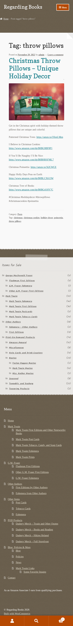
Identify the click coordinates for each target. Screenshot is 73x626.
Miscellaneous (16, 347)
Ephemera (21, 514)
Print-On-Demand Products (20, 337)
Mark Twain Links (25, 568)
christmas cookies (32, 217)
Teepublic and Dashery (21, 383)
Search (36, 621)
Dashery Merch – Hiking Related (32, 535)
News (18, 562)
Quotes (12, 358)
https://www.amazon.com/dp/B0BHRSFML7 (31, 159)
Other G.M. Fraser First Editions (26, 291)
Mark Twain (11, 296)
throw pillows (15, 221)
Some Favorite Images (35, 572)
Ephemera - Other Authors (23, 327)
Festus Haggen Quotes (24, 363)
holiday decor (47, 217)
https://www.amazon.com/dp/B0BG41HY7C (31, 189)
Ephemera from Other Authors (31, 493)
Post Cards (21, 502)
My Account (12, 621)
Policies (20, 556)
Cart (56, 618)
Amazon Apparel (18, 342)
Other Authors (13, 322)
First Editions (16, 332)
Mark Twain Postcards (20, 311)
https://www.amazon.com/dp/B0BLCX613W (31, 178)
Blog (18, 550)
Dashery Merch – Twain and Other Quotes (37, 523)
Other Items (14, 499)
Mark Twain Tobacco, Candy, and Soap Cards (39, 445)
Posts (20, 214)
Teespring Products (19, 388)
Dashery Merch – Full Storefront (32, 541)
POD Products (15, 520)
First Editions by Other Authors (31, 487)
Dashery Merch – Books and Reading (34, 529)
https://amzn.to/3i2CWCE (44, 167)
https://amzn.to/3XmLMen (49, 137)
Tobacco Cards (23, 508)
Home (6, 19)
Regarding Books (23, 7)
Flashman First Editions (22, 280)
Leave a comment (55, 54)
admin (41, 54)
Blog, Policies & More (19, 547)
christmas (18, 217)
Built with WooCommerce (17, 613)
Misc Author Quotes (22, 373)
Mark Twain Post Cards (27, 439)
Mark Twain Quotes (22, 368)
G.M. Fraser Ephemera (20, 286)
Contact (11, 577)
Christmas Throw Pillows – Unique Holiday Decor (35, 68)
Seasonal (13, 378)
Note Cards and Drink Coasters (26, 352)
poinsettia (58, 217)
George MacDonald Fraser (18, 275)
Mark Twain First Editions (22, 306)
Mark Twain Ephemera (20, 301)
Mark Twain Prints (25, 457)
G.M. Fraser (14, 463)
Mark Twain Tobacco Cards (23, 316)
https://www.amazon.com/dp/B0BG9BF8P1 (30, 148)
